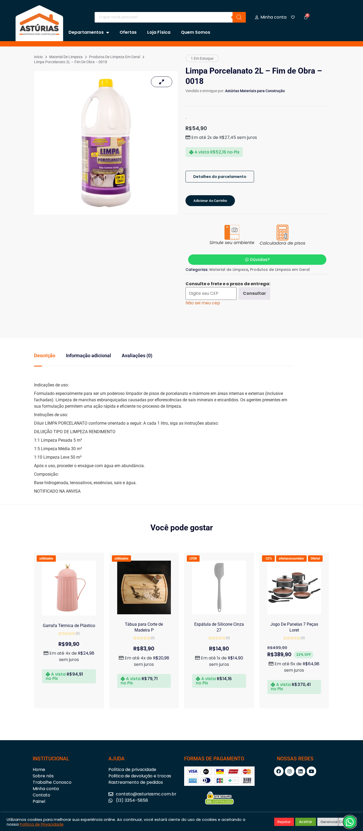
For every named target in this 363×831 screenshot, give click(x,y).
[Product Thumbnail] (161, 81)
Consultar (254, 293)
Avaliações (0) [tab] (137, 355)
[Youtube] (311, 771)
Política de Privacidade (42, 824)
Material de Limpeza (66, 57)
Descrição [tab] (44, 355)
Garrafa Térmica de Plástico (69, 625)
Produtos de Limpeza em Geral (114, 57)
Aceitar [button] (305, 821)
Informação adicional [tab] (88, 355)
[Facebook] (279, 771)
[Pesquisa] (239, 17)
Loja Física (158, 32)
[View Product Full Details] (69, 614)
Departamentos (86, 32)
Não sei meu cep (202, 303)
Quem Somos (195, 32)
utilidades (46, 558)
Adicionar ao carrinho (210, 201)
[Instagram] (289, 771)
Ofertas (128, 32)
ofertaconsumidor (291, 558)
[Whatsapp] (349, 822)
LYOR (193, 558)
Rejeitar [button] (284, 821)
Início (38, 57)
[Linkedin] (300, 771)
